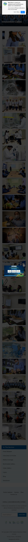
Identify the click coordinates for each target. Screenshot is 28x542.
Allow (22, 12)
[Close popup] (23, 265)
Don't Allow (17, 12)
